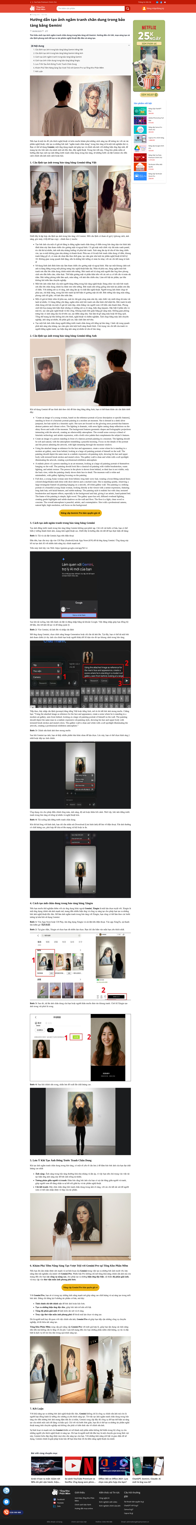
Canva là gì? (128, 1509)
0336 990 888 (107, 1522)
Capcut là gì (128, 1513)
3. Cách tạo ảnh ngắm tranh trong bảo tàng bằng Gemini (57, 57)
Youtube (60, 1503)
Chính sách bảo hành (83, 1504)
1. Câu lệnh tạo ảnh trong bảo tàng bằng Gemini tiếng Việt (58, 49)
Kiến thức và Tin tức (109, 1492)
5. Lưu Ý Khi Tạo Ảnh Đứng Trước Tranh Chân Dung (55, 64)
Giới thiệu (80, 1492)
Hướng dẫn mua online (84, 1508)
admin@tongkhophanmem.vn (137, 1522)
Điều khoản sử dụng (54, 1522)
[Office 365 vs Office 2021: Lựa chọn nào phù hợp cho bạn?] (114, 1466)
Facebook (61, 1499)
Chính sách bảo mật (79, 1522)
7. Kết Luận (38, 71)
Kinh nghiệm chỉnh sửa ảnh (109, 1506)
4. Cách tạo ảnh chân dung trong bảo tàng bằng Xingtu (56, 60)
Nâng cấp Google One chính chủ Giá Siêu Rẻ (51, 2)
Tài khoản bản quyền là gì (134, 1501)
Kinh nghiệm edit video (108, 1502)
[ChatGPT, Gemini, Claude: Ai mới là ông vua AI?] (148, 1466)
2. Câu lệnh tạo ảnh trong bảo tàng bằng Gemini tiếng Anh (58, 53)
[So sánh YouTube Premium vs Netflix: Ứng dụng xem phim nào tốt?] (80, 1466)
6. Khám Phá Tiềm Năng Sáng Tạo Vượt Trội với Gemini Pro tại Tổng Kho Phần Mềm (68, 67)
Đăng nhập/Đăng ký (155, 8)
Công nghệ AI (104, 1498)
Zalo (59, 1506)
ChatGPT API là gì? (131, 1505)
